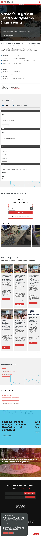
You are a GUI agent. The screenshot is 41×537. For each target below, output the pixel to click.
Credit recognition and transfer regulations (9, 371)
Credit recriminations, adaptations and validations (10, 403)
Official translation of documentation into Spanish (10, 400)
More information (7, 435)
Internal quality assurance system (7, 377)
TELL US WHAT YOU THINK (30, 493)
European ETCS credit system (7, 395)
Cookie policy (14, 523)
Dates (6, 105)
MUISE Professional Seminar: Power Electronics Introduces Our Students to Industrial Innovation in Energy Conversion (20, 280)
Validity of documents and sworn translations (9, 401)
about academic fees (15, 88)
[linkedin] (21, 488)
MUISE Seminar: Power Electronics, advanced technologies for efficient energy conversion (33, 321)
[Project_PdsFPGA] (16, 245)
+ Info (36, 534)
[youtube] (23, 488)
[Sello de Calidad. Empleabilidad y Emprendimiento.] (29, 522)
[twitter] (19, 488)
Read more (7, 299)
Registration (4, 368)
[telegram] (29, 488)
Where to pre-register (21, 105)
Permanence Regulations (6, 369)
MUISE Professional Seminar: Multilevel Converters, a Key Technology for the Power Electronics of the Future (20, 324)
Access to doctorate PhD (6, 376)
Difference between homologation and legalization (10, 397)
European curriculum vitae (6, 393)
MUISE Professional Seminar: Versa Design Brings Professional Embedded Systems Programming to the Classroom (34, 279)
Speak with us (21, 4)
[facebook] (17, 488)
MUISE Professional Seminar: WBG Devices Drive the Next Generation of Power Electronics (6, 277)
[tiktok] (27, 488)
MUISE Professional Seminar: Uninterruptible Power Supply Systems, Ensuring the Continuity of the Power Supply (6, 325)
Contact (14, 488)
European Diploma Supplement (7, 374)
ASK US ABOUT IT (30, 497)
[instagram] (25, 488)
